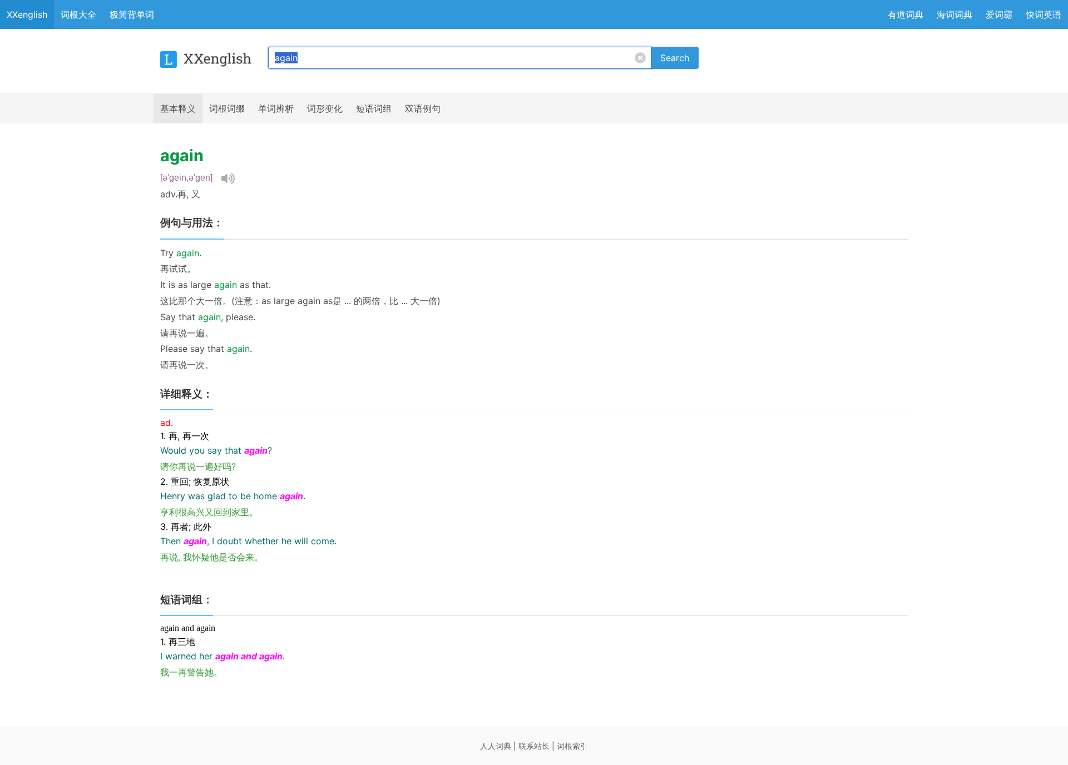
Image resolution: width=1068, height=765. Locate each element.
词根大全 (78, 14)
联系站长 (534, 746)
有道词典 (905, 14)
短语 (374, 108)
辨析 (276, 108)
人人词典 (495, 746)
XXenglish (27, 14)
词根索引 (572, 746)
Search (674, 57)
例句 (423, 108)
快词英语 (1043, 14)
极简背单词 (132, 14)
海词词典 (954, 14)
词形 (325, 108)
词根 (227, 108)
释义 (178, 108)
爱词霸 (999, 14)
